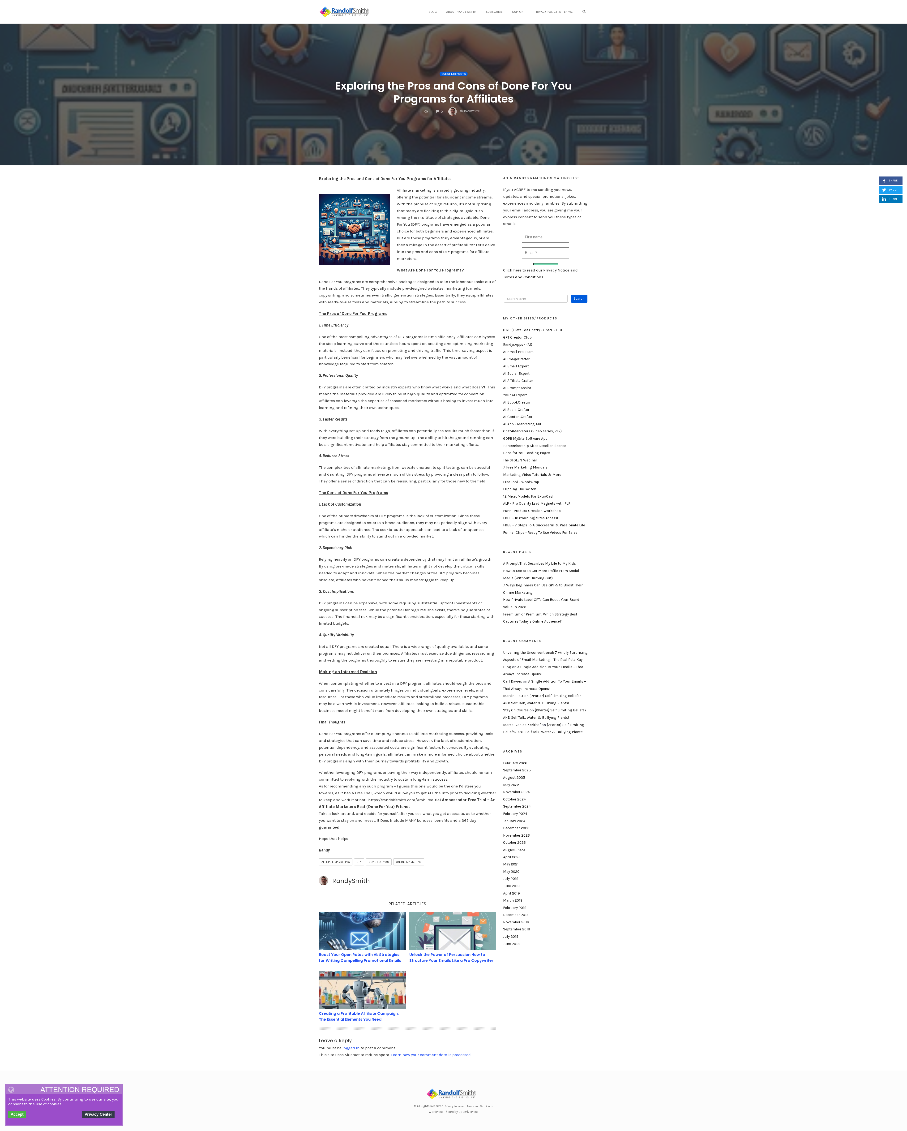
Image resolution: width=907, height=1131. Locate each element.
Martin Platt (513, 696)
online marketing (409, 862)
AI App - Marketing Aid (522, 424)
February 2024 (515, 814)
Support (518, 11)
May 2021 (511, 864)
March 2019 (512, 900)
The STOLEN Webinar (520, 460)
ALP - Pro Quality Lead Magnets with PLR (536, 503)
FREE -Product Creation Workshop (532, 511)
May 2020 (511, 871)
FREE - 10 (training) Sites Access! (530, 518)
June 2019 (511, 886)
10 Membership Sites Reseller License (534, 446)
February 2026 (515, 763)
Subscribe (494, 11)
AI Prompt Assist (517, 388)
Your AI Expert (515, 395)
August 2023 (514, 850)
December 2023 (516, 828)
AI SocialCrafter (516, 410)
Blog (433, 11)
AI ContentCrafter (517, 417)
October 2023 (514, 842)
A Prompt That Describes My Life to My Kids (539, 563)
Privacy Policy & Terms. (554, 11)
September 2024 (517, 806)
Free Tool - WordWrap (521, 482)
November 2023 (516, 835)
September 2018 (516, 929)
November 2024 (516, 792)
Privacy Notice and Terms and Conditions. (469, 1106)
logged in (351, 1047)
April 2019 (511, 893)
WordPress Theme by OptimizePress (454, 1112)
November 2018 (516, 922)
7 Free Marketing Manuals (525, 467)
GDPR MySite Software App (525, 438)
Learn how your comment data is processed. (431, 1054)
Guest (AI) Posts (453, 74)
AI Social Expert (516, 373)
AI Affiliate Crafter (518, 380)
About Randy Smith (461, 11)
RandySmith (351, 881)
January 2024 (514, 821)
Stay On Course (516, 710)
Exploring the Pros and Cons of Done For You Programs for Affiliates (453, 92)
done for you (378, 862)
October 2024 (514, 799)
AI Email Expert (516, 366)
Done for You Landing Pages (526, 453)
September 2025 (517, 770)
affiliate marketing (335, 862)
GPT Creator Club (517, 337)
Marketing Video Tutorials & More (532, 475)
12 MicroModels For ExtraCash (528, 496)
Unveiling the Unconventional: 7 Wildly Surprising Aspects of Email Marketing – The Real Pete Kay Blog (545, 659)
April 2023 (512, 857)
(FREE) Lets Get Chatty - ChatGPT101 (532, 330)
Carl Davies (512, 681)
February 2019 (514, 908)
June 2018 (511, 944)
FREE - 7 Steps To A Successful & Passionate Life (544, 525)
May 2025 (511, 785)
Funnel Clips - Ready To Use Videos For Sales (540, 532)
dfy (359, 862)
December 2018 (516, 915)
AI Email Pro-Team (518, 352)
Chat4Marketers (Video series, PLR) (532, 431)
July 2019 (510, 879)
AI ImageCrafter (516, 359)
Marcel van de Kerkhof (522, 725)
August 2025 (514, 777)
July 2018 (510, 936)
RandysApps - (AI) (517, 344)
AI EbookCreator (517, 402)
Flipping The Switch (519, 489)
